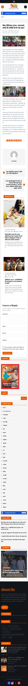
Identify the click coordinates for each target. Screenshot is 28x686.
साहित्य (10, 637)
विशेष (12, 231)
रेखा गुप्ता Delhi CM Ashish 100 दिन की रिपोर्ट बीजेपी (13, 634)
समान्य (4, 496)
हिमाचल (4, 507)
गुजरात (4, 432)
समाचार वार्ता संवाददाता (11, 229)
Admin (4, 607)
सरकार (4, 637)
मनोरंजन (4, 464)
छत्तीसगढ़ (5, 439)
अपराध (4, 418)
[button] (24, 548)
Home (2, 17)
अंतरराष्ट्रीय (5, 414)
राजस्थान (5, 478)
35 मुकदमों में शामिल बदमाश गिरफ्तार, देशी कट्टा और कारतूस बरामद (14, 536)
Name (4, 326)
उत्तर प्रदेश (5, 422)
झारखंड (4, 443)
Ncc (4, 626)
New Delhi (5, 629)
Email (4, 333)
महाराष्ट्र (4, 468)
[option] (14, 564)
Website (5, 340)
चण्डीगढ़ (4, 436)
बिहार (4, 457)
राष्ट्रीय (15, 31)
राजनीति (4, 475)
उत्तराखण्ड (5, 425)
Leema (5, 31)
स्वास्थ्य (4, 500)
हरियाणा (4, 503)
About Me (8, 589)
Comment (5, 314)
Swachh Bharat (6, 631)
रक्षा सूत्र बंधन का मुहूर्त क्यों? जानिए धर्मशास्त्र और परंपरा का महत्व (13, 532)
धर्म (3, 450)
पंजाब (4, 453)
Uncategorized (7, 411)
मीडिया (12, 31)
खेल (4, 429)
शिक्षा (18, 31)
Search (4, 393)
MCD (4, 407)
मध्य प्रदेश (5, 461)
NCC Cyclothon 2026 (13, 626)
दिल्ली (9, 31)
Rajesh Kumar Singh (16, 629)
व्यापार (4, 489)
